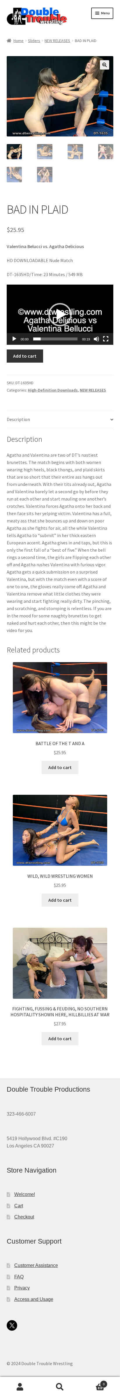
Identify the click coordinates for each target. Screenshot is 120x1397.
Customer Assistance (36, 1265)
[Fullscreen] (106, 339)
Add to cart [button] (60, 767)
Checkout (24, 1216)
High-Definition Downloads (53, 390)
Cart (18, 1205)
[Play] (14, 339)
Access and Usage (33, 1299)
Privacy (22, 1287)
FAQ (19, 1276)
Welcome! (24, 1194)
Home (18, 40)
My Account (20, 1387)
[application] (60, 315)
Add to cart (24, 356)
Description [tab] (18, 419)
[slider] (55, 338)
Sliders (34, 40)
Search (60, 1387)
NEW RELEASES (57, 40)
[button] (104, 65)
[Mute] (96, 339)
